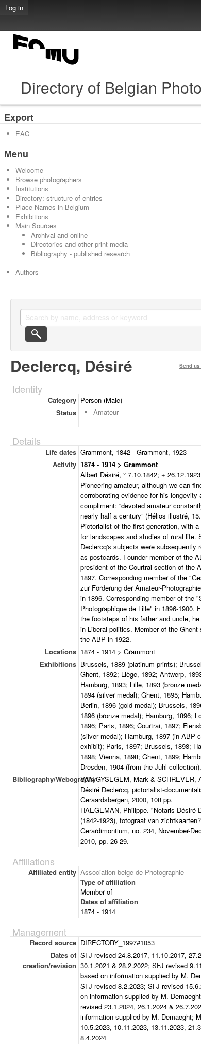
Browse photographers (48, 179)
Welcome (29, 170)
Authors (27, 272)
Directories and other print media (79, 244)
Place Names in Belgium (52, 207)
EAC (22, 133)
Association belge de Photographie (132, 872)
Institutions (31, 188)
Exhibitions (31, 216)
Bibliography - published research (80, 253)
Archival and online (59, 235)
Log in (14, 7)
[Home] (46, 64)
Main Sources (36, 225)
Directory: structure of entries (59, 198)
